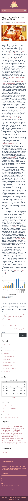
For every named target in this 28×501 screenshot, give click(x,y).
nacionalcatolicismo (16, 316)
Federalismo (20, 431)
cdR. (7, 497)
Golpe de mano (10, 433)
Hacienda (16, 433)
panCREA (5, 452)
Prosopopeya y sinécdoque (9, 368)
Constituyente (18, 426)
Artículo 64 (14, 226)
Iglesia (20, 433)
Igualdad (3, 435)
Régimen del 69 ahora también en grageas (13, 326)
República (12, 440)
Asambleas (3, 425)
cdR (18, 499)
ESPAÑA (14, 431)
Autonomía (8, 425)
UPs (12, 443)
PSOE (8, 319)
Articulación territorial (8, 347)
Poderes (12, 438)
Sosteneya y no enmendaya (9, 411)
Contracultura (4, 428)
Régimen (19, 440)
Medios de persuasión (8, 436)
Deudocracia (16, 430)
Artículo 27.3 (14, 118)
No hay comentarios (19, 22)
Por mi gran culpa (7, 371)
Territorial (24, 442)
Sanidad (3, 442)
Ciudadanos (10, 318)
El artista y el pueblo (20, 329)
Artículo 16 (21, 109)
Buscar (3, 332)
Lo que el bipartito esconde (9, 350)
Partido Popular (5, 438)
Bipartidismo (17, 425)
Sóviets (20, 442)
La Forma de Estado (7, 344)
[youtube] (12, 489)
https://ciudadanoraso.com (11, 485)
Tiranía (3, 443)
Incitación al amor (7, 414)
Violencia (15, 443)
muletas (8, 316)
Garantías (3, 433)
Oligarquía (19, 436)
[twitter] (2, 489)
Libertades (15, 435)
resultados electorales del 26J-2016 (12, 82)
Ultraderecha (7, 443)
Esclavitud (9, 431)
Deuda (22, 428)
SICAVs (17, 442)
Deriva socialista (16, 428)
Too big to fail (6, 353)
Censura (22, 425)
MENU (4, 10)
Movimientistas (6, 359)
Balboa (12, 425)
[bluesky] (9, 489)
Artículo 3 (11, 157)
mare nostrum (22, 315)
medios (3, 316)
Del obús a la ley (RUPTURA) (9, 408)
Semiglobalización (11, 442)
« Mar (13, 397)
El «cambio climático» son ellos (10, 362)
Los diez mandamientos (8, 406)
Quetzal (22, 438)
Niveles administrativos (8, 356)
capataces (11, 315)
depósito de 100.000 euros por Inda (13, 77)
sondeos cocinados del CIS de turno (11, 59)
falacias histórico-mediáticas (13, 52)
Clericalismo (9, 426)
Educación (4, 431)
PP (16, 438)
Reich (6, 440)
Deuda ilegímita (6, 430)
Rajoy (2, 440)
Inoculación (9, 435)
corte (16, 315)
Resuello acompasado (8, 365)
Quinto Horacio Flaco (19, 238)
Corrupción (18, 318)
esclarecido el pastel (7, 143)
